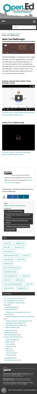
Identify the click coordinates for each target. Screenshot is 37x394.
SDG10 (19, 280)
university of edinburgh (12, 284)
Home (4, 34)
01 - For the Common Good (14, 211)
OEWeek (8, 263)
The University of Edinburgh (23, 380)
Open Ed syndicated (10, 335)
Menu (3, 21)
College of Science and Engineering (16, 226)
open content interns (12, 268)
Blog (5, 305)
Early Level (9, 342)
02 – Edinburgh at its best (12, 300)
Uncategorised (8, 358)
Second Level (10, 353)
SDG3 (25, 276)
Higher (8, 348)
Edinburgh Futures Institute (14, 323)
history (26, 255)
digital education (9, 205)
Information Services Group (14, 325)
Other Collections (11, 327)
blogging (20, 243)
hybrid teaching (20, 205)
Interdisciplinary (9, 330)
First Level (9, 344)
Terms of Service (18, 384)
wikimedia (8, 288)
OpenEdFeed (10, 272)
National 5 (9, 351)
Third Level (9, 355)
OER (21, 259)
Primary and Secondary (11, 337)
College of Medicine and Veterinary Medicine (16, 222)
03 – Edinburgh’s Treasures (13, 303)
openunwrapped (10, 276)
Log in (5, 367)
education (19, 247)
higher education (11, 255)
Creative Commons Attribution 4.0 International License (18, 375)
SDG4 (7, 280)
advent (7, 243)
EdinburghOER (10, 229)
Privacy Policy (7, 384)
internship (8, 259)
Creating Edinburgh (10, 307)
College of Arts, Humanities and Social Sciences (17, 216)
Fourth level (9, 346)
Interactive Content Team (22, 378)
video (29, 284)
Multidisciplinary (9, 332)
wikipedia (22, 288)
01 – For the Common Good (13, 298)
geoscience (9, 251)
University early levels (11, 360)
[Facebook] (12, 197)
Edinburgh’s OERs (14, 34)
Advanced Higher (11, 340)
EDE (7, 247)
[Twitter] (23, 197)
